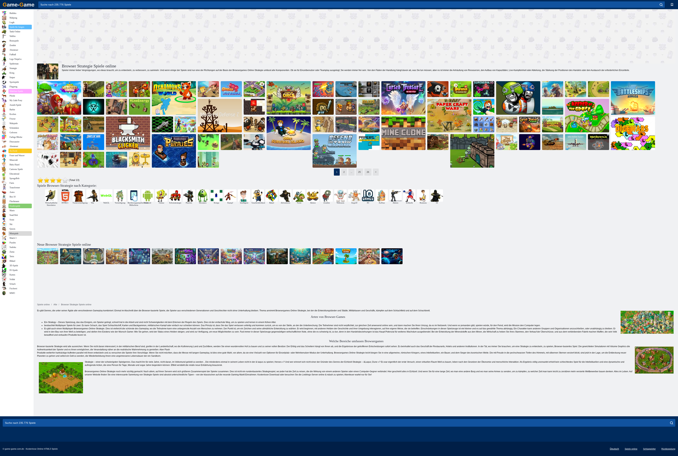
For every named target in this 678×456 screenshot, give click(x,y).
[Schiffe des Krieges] (93, 142)
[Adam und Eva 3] (139, 160)
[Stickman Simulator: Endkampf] (47, 160)
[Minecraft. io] (254, 107)
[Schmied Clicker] (128, 133)
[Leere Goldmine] (346, 124)
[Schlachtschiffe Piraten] (174, 151)
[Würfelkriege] (633, 133)
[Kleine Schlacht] (506, 142)
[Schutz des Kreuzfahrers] (323, 124)
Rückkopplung (668, 449)
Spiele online (631, 449)
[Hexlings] (518, 98)
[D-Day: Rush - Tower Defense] (552, 89)
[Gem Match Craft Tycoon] (254, 256)
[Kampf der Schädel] (437, 89)
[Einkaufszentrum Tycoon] (254, 89)
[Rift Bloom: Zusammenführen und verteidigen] (185, 256)
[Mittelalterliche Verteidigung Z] (220, 115)
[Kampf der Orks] (289, 98)
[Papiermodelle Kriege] (449, 115)
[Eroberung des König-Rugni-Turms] (323, 89)
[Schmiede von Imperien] (437, 142)
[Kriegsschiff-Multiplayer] (346, 89)
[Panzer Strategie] (552, 142)
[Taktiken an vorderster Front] (162, 256)
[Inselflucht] (346, 256)
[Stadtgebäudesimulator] (93, 160)
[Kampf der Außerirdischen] (529, 142)
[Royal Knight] (47, 124)
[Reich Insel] (552, 107)
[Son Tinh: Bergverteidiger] (70, 256)
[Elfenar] (231, 142)
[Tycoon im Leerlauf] (575, 142)
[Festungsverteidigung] (472, 151)
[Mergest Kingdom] (59, 98)
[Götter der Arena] (70, 160)
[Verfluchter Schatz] (529, 124)
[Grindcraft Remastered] (483, 124)
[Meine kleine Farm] (70, 124)
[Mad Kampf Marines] (254, 142)
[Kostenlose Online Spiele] (18, 5)
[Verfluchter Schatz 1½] (403, 98)
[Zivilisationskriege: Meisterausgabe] (575, 89)
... (351, 172)
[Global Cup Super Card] (93, 256)
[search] (661, 4)
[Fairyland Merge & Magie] (116, 89)
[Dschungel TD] (116, 160)
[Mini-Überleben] (208, 142)
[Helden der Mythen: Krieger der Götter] (346, 107)
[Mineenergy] (139, 107)
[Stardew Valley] (323, 256)
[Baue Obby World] (185, 124)
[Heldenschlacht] (208, 160)
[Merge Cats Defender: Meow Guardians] (231, 256)
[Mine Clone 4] (403, 133)
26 (368, 172)
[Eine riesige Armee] (323, 107)
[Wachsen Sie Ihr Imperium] (70, 142)
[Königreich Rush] (598, 89)
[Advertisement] (196, 36)
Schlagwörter (649, 449)
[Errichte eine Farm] (47, 256)
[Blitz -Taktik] (369, 107)
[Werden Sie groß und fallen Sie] (483, 107)
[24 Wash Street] (139, 256)
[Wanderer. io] (598, 142)
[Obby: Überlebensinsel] (289, 133)
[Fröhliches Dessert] (506, 124)
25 (359, 172)
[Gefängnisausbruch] (208, 256)
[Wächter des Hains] (587, 115)
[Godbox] (369, 124)
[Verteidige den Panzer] (335, 151)
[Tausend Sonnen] (392, 256)
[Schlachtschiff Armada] (633, 98)
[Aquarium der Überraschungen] (300, 256)
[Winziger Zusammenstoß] (208, 89)
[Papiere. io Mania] (369, 142)
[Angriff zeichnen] (231, 89)
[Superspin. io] (483, 89)
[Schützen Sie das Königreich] (552, 124)
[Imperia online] (93, 89)
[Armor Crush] (116, 107)
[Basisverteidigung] (93, 124)
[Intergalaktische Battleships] (162, 124)
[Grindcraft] (369, 89)
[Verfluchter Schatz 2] (139, 89)
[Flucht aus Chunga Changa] (277, 256)
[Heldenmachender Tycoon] (116, 256)
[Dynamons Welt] (174, 98)
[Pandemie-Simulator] (93, 107)
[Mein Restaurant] (369, 256)
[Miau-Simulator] (47, 142)
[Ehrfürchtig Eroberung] (254, 124)
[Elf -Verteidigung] (460, 89)
